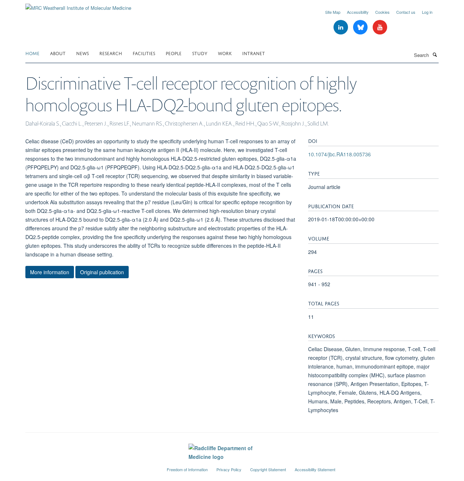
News (82, 52)
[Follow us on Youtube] (380, 27)
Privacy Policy (228, 469)
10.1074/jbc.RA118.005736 (339, 154)
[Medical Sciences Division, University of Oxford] (90, 466)
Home (32, 52)
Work (225, 52)
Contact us (405, 12)
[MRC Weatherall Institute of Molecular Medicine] (78, 5)
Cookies (382, 12)
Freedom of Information (187, 469)
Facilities (144, 52)
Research (110, 52)
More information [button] (49, 272)
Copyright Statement (268, 469)
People (174, 52)
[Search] (435, 54)
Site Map (332, 12)
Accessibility (358, 12)
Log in (427, 12)
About (58, 52)
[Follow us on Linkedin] (341, 27)
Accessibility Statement (315, 469)
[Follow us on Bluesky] (361, 27)
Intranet (253, 52)
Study (199, 52)
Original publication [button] (102, 272)
